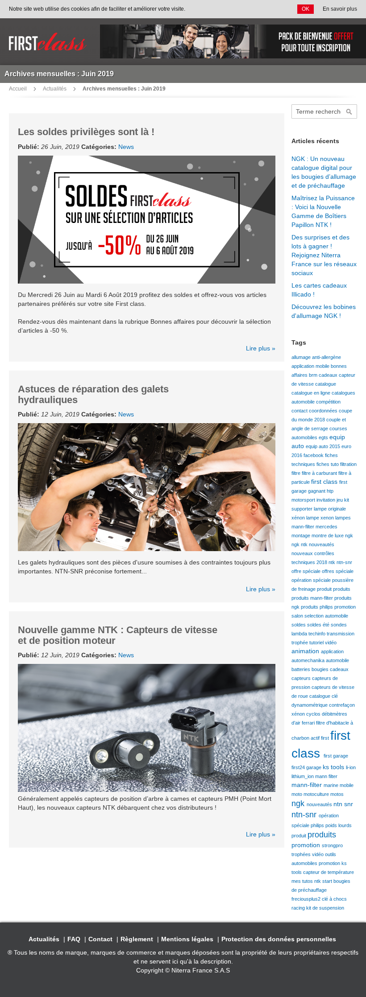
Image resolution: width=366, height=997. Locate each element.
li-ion (351, 767)
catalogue (325, 384)
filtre (296, 473)
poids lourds (338, 825)
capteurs (301, 678)
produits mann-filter (312, 598)
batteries (301, 669)
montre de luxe (328, 535)
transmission (340, 633)
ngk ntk (300, 544)
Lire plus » (260, 348)
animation (306, 651)
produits (341, 589)
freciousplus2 (306, 899)
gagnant (317, 491)
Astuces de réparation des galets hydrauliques (93, 394)
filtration (348, 464)
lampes (343, 517)
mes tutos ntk (306, 881)
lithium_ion (303, 776)
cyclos (314, 714)
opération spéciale (311, 580)
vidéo (331, 642)
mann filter (326, 776)
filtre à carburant (320, 473)
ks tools (334, 766)
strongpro (332, 845)
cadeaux (329, 375)
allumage (301, 357)
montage (301, 535)
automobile (337, 660)
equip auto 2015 (323, 446)
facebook (314, 455)
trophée (300, 642)
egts (324, 437)
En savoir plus (340, 9)
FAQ (73, 939)
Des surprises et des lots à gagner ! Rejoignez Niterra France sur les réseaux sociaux (324, 255)
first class (325, 481)
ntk (333, 562)
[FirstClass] (48, 41)
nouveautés (321, 544)
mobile (347, 785)
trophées (301, 854)
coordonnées (324, 410)
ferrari (309, 722)
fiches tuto (328, 464)
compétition (328, 401)
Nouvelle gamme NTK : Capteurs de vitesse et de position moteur (117, 635)
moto (297, 794)
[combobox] (324, 111)
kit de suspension (325, 907)
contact (300, 410)
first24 (298, 767)
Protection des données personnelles (278, 939)
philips (318, 825)
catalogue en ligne (311, 393)
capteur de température (328, 872)
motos (337, 794)
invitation (326, 500)
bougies (321, 669)
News (126, 146)
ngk (349, 535)
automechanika (308, 660)
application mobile (311, 366)
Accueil (18, 89)
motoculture (317, 794)
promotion (345, 607)
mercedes (326, 526)
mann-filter (303, 526)
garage (314, 767)
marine (332, 785)
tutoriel (317, 642)
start (327, 881)
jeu (340, 500)
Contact (100, 939)
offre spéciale (306, 571)
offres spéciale (338, 571)
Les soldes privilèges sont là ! (86, 131)
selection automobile (326, 615)
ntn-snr (344, 562)
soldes (299, 624)
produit (325, 589)
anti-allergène (326, 357)
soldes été (319, 624)
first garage (336, 755)
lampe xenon (320, 517)
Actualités (55, 89)
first (325, 738)
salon (297, 615)
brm (314, 375)
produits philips (317, 607)
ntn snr (343, 803)
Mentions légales (187, 939)
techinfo (317, 633)
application (332, 651)
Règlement (137, 939)
